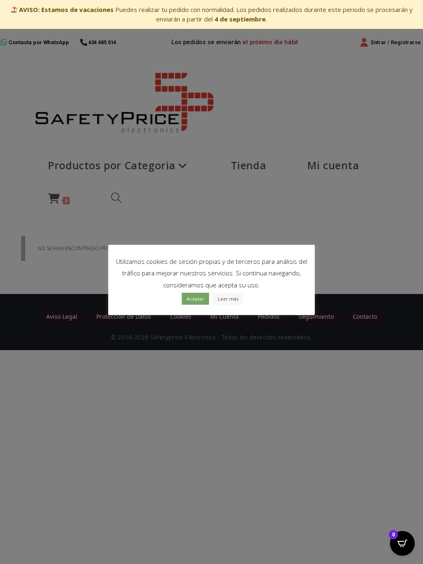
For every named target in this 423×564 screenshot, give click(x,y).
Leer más (228, 299)
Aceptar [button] (195, 299)
